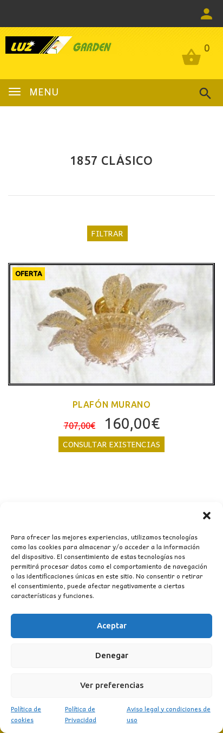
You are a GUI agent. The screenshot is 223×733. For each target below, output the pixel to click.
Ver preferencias (111, 685)
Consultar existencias (111, 444)
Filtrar (107, 233)
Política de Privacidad (80, 714)
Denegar (111, 655)
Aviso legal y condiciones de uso (169, 714)
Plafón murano (112, 404)
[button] (206, 515)
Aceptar (112, 625)
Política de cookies (26, 714)
